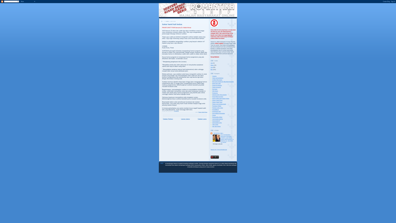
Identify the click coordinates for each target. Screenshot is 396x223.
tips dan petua (216, 126)
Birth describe (216, 83)
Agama (214, 76)
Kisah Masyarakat (217, 96)
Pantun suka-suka (217, 108)
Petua (214, 115)
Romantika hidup (217, 117)
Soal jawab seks (217, 122)
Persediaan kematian (218, 113)
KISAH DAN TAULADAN (219, 94)
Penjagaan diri (216, 111)
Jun (212, 63)
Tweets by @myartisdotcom (219, 149)
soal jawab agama (217, 119)
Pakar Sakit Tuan (217, 102)
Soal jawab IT (216, 121)
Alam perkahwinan (217, 78)
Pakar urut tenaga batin (219, 104)
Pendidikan (215, 109)
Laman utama (185, 119)
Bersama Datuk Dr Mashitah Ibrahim (223, 81)
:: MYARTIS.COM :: (218, 133)
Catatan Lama (202, 119)
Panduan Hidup (216, 106)
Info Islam (215, 91)
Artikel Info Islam (217, 80)
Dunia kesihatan (217, 85)
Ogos (212, 65)
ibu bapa (214, 89)
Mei (212, 69)
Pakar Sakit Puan (203, 112)
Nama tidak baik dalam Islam (220, 98)
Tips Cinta (215, 124)
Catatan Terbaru (168, 119)
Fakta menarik (216, 87)
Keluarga (215, 93)
